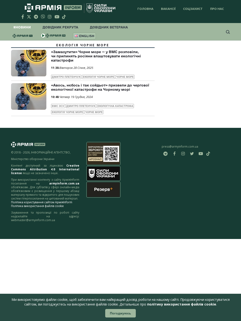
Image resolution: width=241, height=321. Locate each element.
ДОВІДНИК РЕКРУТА (60, 27)
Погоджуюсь (120, 313)
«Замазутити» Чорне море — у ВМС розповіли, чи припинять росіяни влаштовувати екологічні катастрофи (96, 56)
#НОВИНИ (22, 27)
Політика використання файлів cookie (37, 206)
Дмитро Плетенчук (66, 76)
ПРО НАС (217, 9)
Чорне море (125, 76)
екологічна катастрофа (115, 106)
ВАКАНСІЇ (168, 9)
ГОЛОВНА (145, 9)
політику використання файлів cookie (181, 304)
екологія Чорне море (98, 76)
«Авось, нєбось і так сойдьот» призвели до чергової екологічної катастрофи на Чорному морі (100, 87)
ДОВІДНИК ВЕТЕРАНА (109, 27)
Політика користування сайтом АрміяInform (41, 202)
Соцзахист (193, 9)
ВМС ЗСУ (58, 106)
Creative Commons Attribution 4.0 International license (45, 169)
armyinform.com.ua (64, 183)
